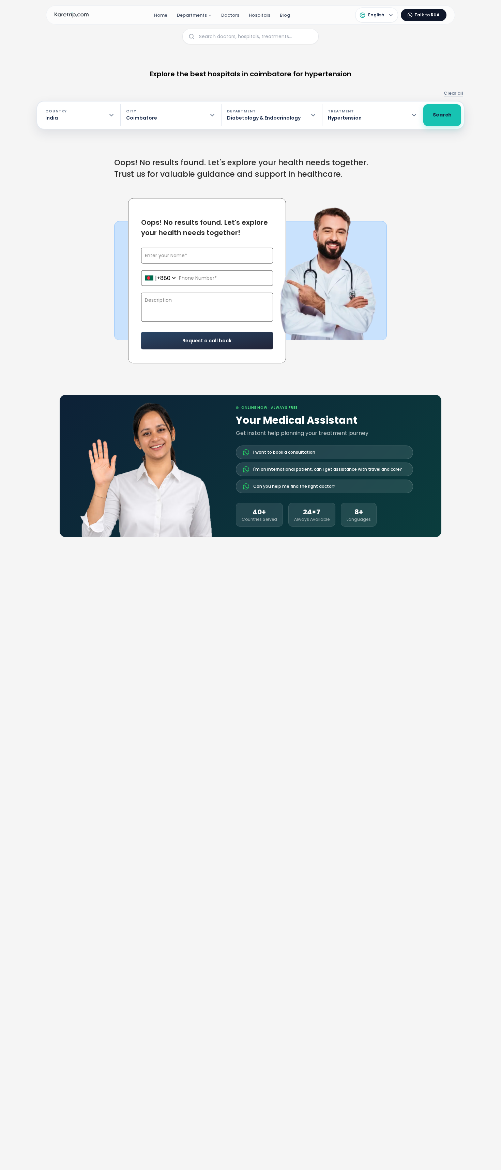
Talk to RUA (427, 15)
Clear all (453, 93)
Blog (285, 15)
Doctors (230, 15)
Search (442, 114)
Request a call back (206, 340)
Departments (192, 15)
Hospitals (259, 15)
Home (160, 15)
